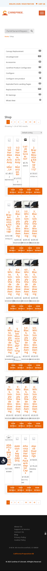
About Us (18, 527)
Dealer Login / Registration (21, 4)
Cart (41, 4)
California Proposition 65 (23, 554)
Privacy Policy (20, 537)
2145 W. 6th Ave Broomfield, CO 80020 (23, 547)
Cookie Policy (20, 540)
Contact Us (19, 532)
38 (26, 122)
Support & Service (22, 529)
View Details (13, 191)
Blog (16, 535)
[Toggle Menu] (42, 13)
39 (30, 122)
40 (34, 122)
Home (7, 36)
